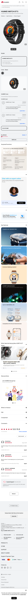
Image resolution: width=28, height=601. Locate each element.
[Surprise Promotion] (14, 158)
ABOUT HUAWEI (5, 553)
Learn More (22, 110)
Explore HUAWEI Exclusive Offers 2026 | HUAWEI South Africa (11, 525)
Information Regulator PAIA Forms (7, 587)
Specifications (9, 16)
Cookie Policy (23, 594)
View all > (14, 493)
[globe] (1, 574)
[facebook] (2, 568)
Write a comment (23, 431)
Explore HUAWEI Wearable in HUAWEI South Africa (12, 528)
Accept (14, 598)
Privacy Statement (5, 582)
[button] (19, 2)
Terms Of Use (3, 579)
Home (2, 523)
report (25, 450)
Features (3, 16)
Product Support (17, 16)
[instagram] (10, 568)
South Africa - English (6, 574)
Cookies (2, 584)
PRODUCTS (4, 543)
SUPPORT (4, 549)
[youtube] (8, 568)
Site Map (3, 577)
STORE (3, 546)
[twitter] (5, 568)
